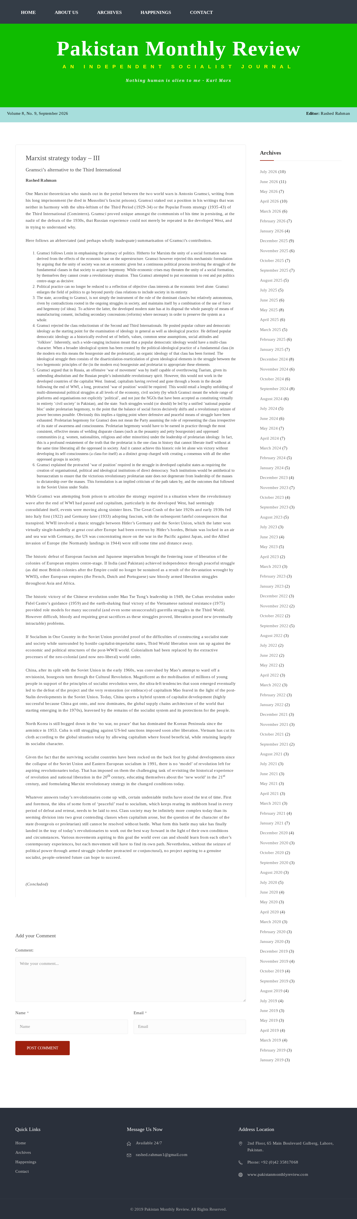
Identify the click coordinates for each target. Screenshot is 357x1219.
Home (28, 12)
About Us (66, 12)
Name (22, 1013)
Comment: (24, 950)
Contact (201, 12)
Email (140, 1013)
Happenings (156, 12)
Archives (109, 12)
